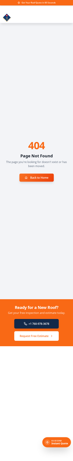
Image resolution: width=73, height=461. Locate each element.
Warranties (12, 411)
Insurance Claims (16, 401)
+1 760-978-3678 (39, 324)
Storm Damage (14, 406)
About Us (11, 420)
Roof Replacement (16, 397)
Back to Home (39, 177)
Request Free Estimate (34, 336)
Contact (10, 425)
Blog (8, 416)
